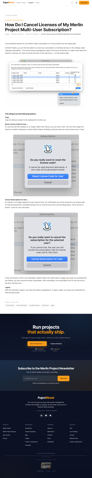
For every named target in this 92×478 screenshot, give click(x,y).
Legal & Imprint (40, 471)
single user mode (67, 278)
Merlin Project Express (9, 431)
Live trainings (74, 431)
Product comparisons (31, 441)
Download (84, 2)
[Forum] (50, 415)
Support (31, 3)
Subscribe (63, 378)
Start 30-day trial (36, 344)
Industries (28, 445)
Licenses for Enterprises (32, 34)
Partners (49, 435)
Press (49, 438)
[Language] (76, 2)
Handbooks (28, 428)
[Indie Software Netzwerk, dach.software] (46, 465)
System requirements (76, 441)
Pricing (5, 438)
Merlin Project (21, 3)
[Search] (72, 2)
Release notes (74, 438)
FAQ (71, 428)
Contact (72, 435)
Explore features (56, 344)
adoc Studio (6, 435)
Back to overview (12, 15)
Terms (53, 471)
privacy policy (54, 383)
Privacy (48, 471)
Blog (37, 3)
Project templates (30, 431)
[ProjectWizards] (46, 398)
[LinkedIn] (41, 415)
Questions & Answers (17, 34)
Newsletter (50, 441)
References (50, 431)
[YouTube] (46, 415)
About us (50, 428)
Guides (27, 438)
